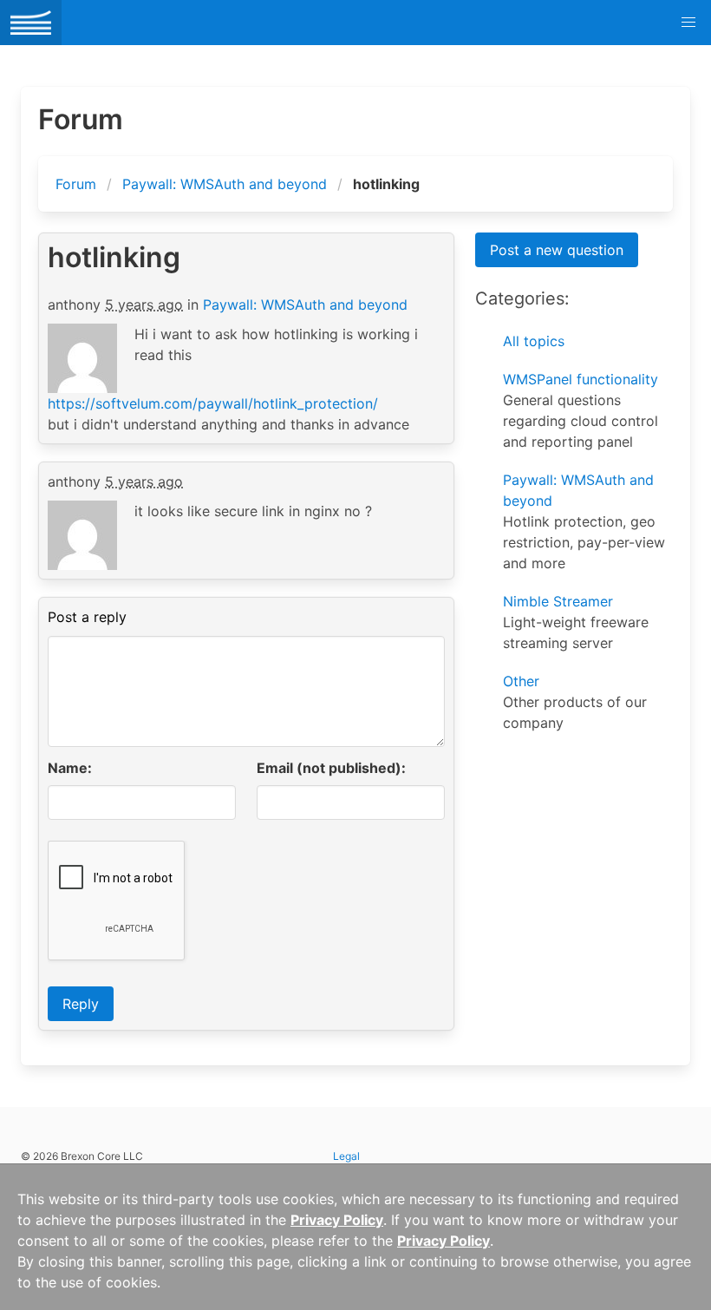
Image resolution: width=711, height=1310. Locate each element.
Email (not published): (331, 767)
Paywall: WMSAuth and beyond (224, 184)
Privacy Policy (336, 1219)
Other (521, 681)
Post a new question (556, 250)
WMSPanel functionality (580, 379)
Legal (346, 1156)
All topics (533, 341)
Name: (70, 767)
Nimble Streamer (558, 601)
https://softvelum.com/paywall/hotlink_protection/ (213, 403)
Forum (75, 184)
